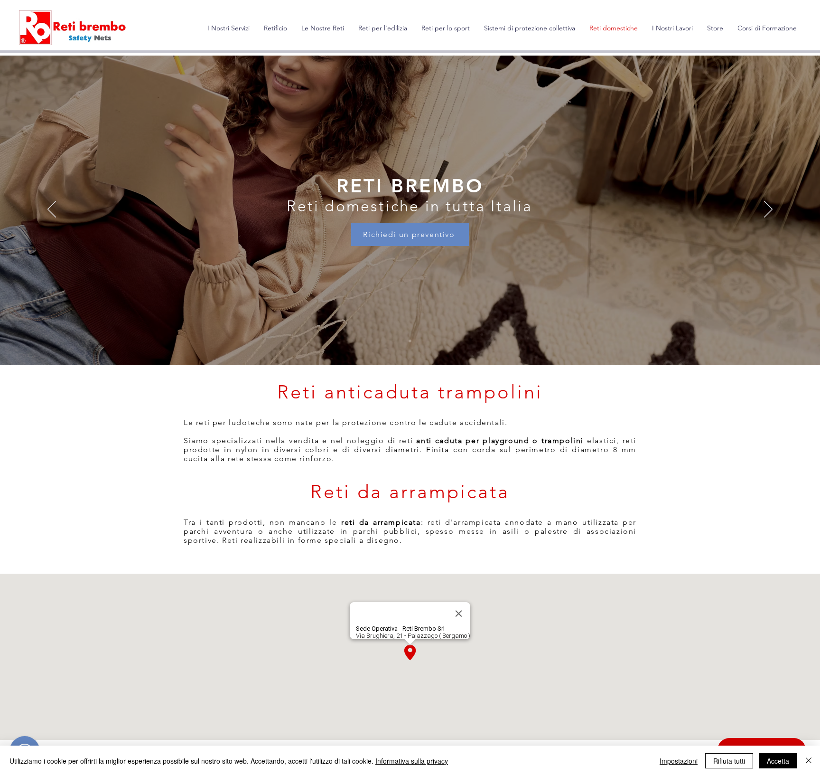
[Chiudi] (808, 760)
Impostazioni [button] (679, 761)
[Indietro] (51, 210)
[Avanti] (768, 210)
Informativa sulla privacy (411, 761)
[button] (322, 28)
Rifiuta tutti (729, 761)
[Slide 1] (410, 341)
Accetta (778, 761)
